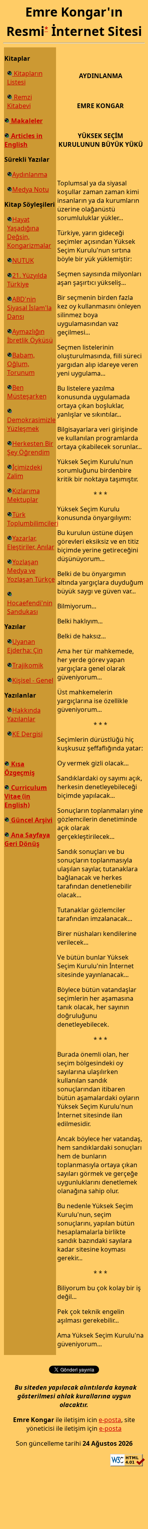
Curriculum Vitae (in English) (25, 796)
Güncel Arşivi (30, 820)
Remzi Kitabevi (19, 101)
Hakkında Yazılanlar (24, 714)
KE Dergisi (27, 734)
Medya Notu (30, 189)
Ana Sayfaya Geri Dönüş (27, 839)
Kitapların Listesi (25, 77)
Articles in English (23, 140)
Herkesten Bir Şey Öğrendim (30, 448)
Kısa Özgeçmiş (19, 768)
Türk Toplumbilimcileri (32, 519)
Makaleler (26, 120)
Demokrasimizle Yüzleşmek (31, 424)
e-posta (110, 1419)
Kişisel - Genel (32, 680)
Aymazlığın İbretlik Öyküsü (30, 335)
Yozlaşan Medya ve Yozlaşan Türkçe (31, 571)
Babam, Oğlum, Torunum (21, 364)
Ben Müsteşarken (27, 391)
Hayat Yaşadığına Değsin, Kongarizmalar (29, 232)
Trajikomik (27, 665)
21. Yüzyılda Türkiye (27, 279)
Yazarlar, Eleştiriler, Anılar (30, 542)
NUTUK (23, 260)
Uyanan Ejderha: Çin (25, 646)
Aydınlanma (29, 174)
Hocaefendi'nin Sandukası (29, 607)
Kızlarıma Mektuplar (23, 495)
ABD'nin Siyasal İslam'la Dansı (29, 308)
